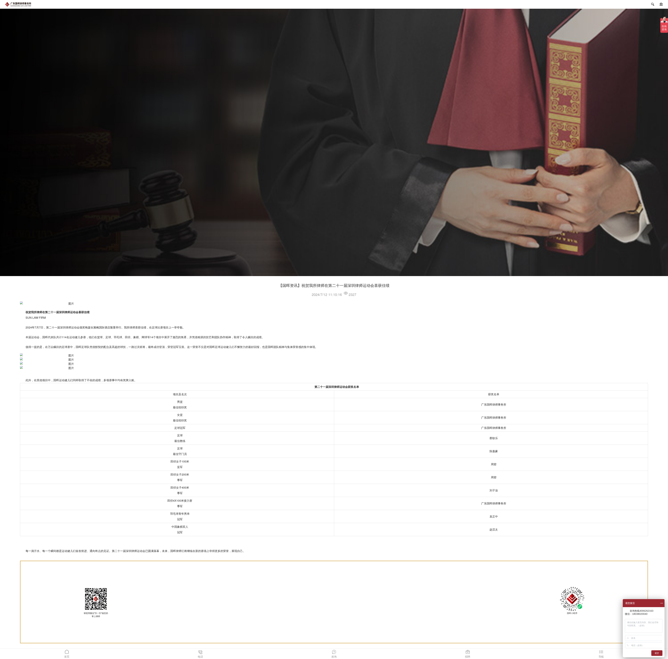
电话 (200, 654)
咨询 (334, 654)
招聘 (467, 654)
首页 (66, 654)
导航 (601, 654)
